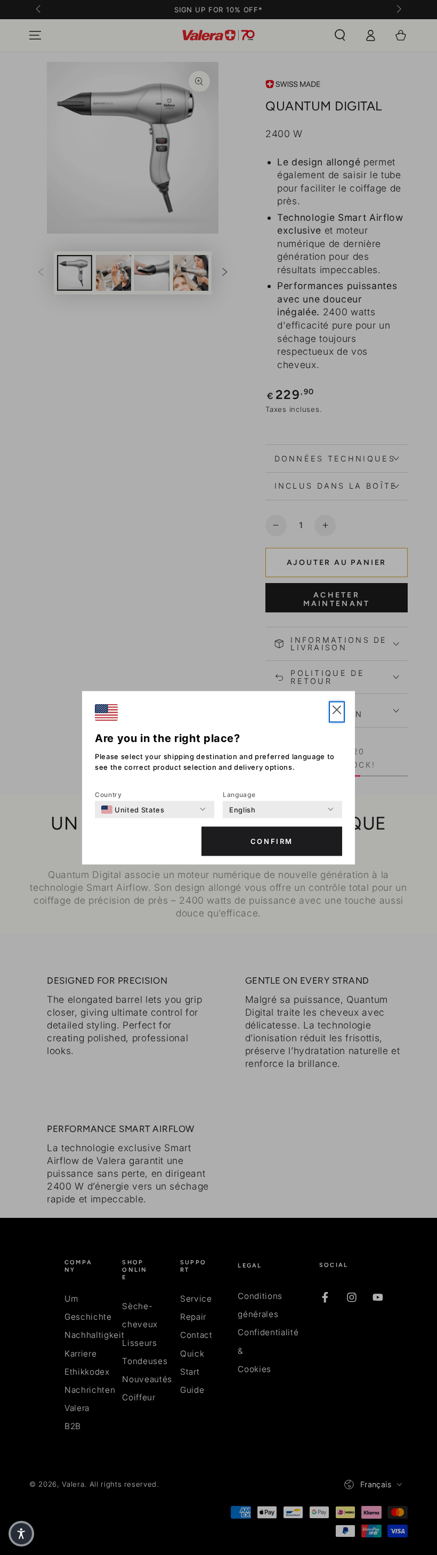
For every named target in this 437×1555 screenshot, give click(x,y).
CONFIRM (271, 841)
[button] (336, 712)
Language (239, 794)
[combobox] (133, 809)
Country (108, 794)
